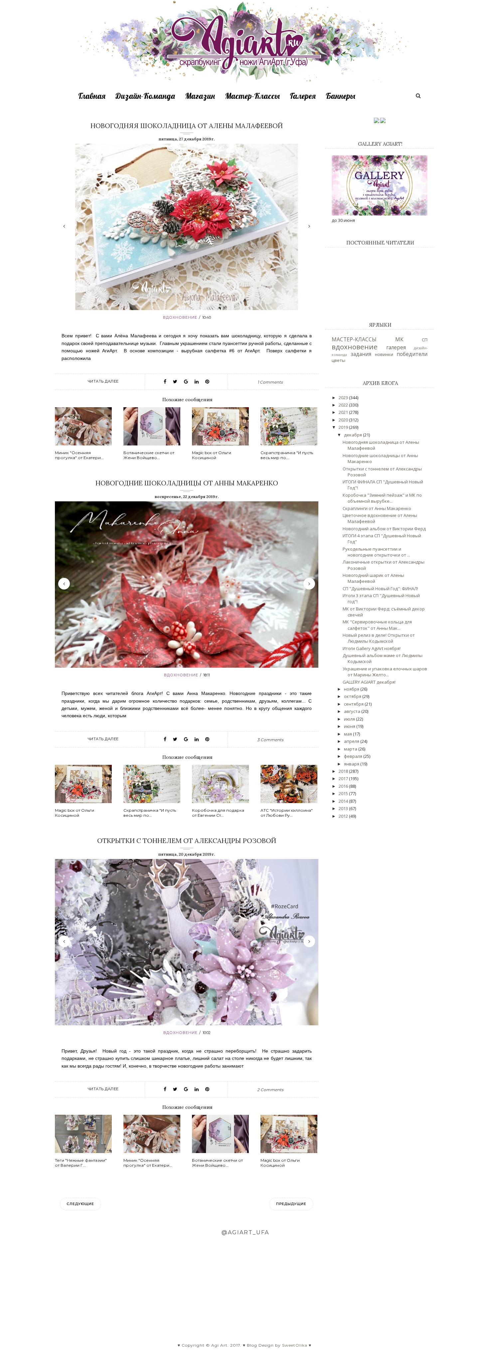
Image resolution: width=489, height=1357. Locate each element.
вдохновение (180, 317)
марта (351, 749)
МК (399, 339)
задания (361, 354)
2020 (344, 420)
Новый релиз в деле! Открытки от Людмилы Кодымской (379, 638)
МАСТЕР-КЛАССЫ (354, 339)
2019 (344, 427)
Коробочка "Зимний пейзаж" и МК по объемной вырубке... (382, 498)
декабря (353, 435)
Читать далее (103, 381)
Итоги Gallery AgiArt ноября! (372, 648)
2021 (344, 412)
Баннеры (340, 96)
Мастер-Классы (252, 96)
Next (309, 226)
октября (353, 696)
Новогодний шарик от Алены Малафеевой (373, 578)
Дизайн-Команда (145, 96)
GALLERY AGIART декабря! (369, 682)
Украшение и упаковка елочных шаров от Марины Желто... (385, 672)
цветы (338, 360)
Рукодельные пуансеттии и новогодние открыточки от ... (376, 552)
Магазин (200, 96)
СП (424, 340)
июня (350, 726)
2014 (344, 801)
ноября (352, 689)
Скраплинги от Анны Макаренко (377, 508)
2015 (344, 793)
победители (412, 354)
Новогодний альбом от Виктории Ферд (384, 529)
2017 (344, 778)
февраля (353, 756)
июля (350, 719)
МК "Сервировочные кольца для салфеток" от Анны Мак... (377, 625)
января (352, 764)
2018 (344, 771)
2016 (344, 786)
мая (348, 734)
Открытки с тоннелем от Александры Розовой (186, 840)
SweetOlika (294, 1345)
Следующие (80, 1204)
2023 (344, 398)
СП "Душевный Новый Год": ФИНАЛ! (380, 589)
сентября (354, 704)
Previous (64, 226)
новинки (384, 354)
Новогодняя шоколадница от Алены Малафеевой (186, 125)
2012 (344, 816)
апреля (352, 741)
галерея (396, 347)
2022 (344, 405)
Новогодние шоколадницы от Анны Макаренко (186, 483)
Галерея (303, 96)
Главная (91, 96)
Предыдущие (291, 1204)
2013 (344, 808)
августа (352, 711)
